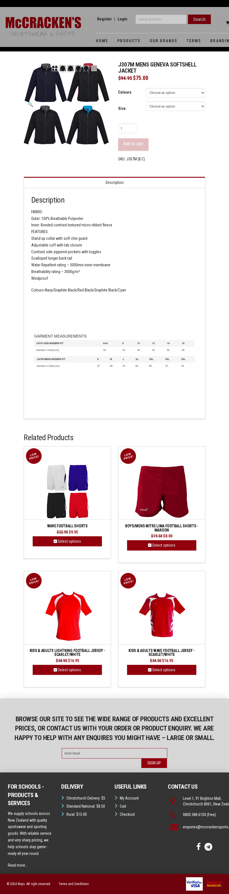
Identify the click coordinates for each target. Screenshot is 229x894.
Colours (125, 92)
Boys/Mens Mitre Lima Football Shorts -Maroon (161, 528)
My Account (129, 798)
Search (199, 19)
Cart (123, 806)
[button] (30, 104)
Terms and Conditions (74, 884)
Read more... (18, 865)
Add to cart (133, 143)
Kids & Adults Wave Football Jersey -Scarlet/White (161, 653)
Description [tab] (115, 182)
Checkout (127, 814)
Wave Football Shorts (67, 526)
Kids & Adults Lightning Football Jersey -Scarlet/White (67, 653)
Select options (69, 541)
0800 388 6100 (194, 814)
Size (122, 108)
